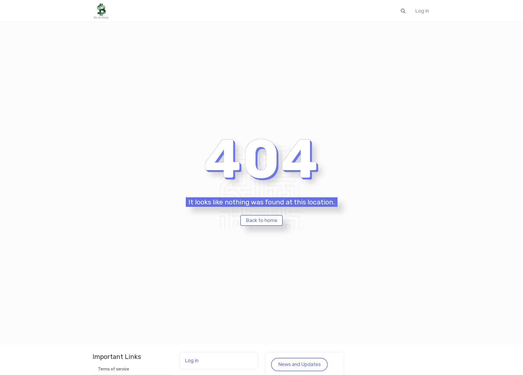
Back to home (261, 220)
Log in (422, 11)
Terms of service (113, 369)
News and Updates (299, 364)
